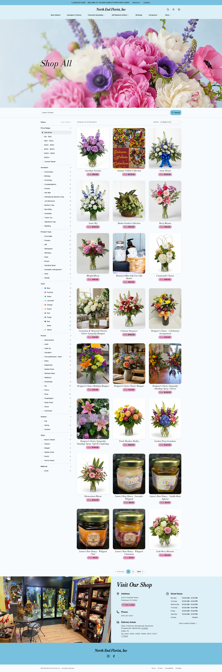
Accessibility (169, 668)
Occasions (153, 15)
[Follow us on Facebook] (114, 656)
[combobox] (170, 122)
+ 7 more (124, 636)
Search (177, 113)
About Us (136, 3)
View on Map (129, 605)
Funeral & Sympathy (95, 15)
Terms (153, 668)
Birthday (139, 15)
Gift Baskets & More (119, 15)
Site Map (178, 668)
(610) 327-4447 (79, 3)
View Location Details (187, 623)
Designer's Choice (74, 15)
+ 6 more (144, 628)
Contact (146, 3)
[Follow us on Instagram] (108, 656)
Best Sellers (55, 15)
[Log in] (173, 9)
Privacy (160, 668)
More (167, 15)
